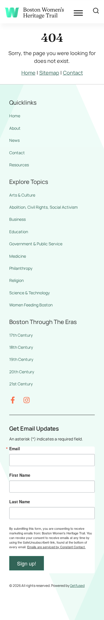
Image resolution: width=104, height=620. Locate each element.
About (15, 128)
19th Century (21, 359)
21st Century (21, 384)
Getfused (77, 585)
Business (17, 219)
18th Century (21, 347)
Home (28, 72)
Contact (73, 72)
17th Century (21, 335)
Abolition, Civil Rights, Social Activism (43, 207)
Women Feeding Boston (31, 305)
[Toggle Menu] (78, 13)
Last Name (19, 502)
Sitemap (49, 72)
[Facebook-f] (12, 400)
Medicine (17, 256)
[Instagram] (26, 400)
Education (18, 231)
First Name (19, 475)
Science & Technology (29, 292)
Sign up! (26, 563)
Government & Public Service (35, 243)
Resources (19, 164)
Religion (16, 280)
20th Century (21, 371)
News (14, 140)
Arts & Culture (22, 195)
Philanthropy (20, 268)
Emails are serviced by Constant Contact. (56, 546)
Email (14, 448)
